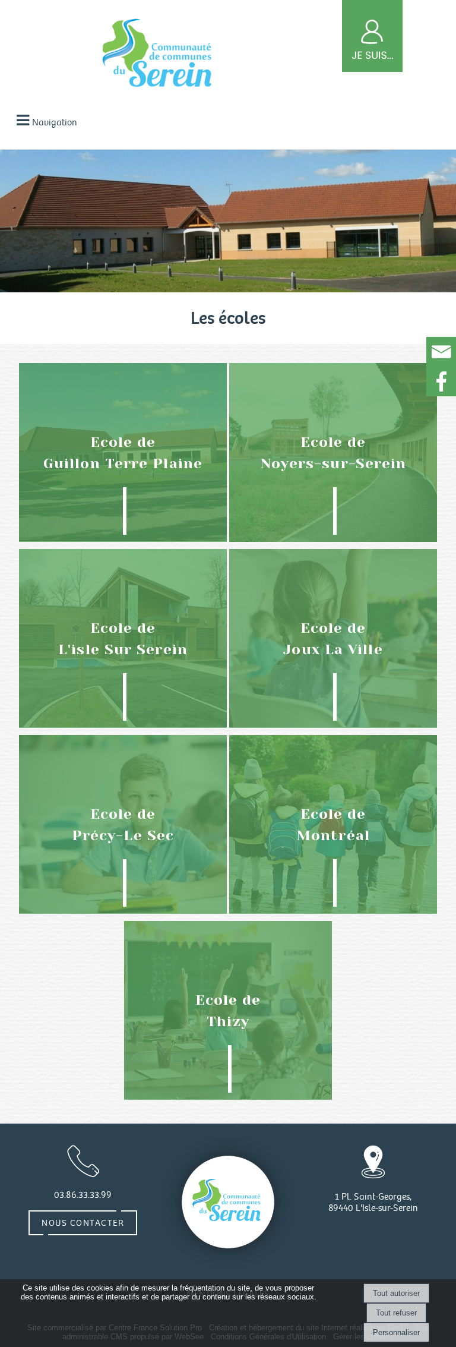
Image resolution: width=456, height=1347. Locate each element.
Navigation (54, 122)
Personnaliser (396, 1332)
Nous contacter (83, 1222)
